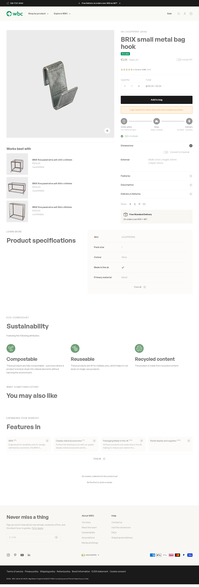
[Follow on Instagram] (8, 555)
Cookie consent (118, 571)
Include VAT (187, 59)
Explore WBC (61, 13)
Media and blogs (90, 542)
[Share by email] (144, 204)
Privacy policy (31, 571)
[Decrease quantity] (125, 86)
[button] (157, 70)
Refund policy (63, 571)
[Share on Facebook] (130, 204)
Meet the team (89, 527)
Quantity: (125, 79)
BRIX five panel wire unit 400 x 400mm (52, 159)
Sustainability (88, 532)
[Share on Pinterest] (139, 204)
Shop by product (37, 13)
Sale (169, 13)
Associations (88, 537)
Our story (86, 522)
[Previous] (79, 3)
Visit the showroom (121, 527)
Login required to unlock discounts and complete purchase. (156, 110)
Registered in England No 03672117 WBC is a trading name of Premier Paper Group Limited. (58, 579)
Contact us (116, 522)
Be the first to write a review (99, 482)
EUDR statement (100, 571)
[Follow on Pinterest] (15, 555)
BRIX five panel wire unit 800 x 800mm (52, 207)
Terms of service (14, 571)
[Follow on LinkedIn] (29, 555)
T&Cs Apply (37, 528)
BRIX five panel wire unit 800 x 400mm (52, 183)
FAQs (114, 532)
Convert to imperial (179, 152)
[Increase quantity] (139, 86)
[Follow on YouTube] (22, 555)
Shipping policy (47, 571)
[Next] (119, 3)
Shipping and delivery (122, 537)
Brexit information (81, 571)
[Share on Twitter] (135, 204)
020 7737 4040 (16, 3)
